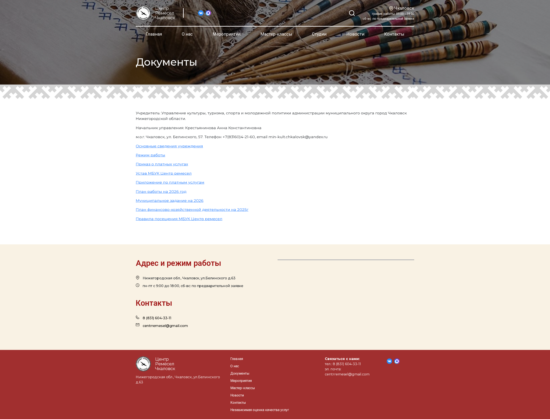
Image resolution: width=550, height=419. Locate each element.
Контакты (394, 34)
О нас (187, 34)
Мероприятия (226, 34)
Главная (154, 34)
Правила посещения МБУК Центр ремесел (179, 218)
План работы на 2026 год (161, 191)
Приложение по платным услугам (170, 182)
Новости (355, 34)
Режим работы (150, 155)
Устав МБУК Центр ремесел (164, 173)
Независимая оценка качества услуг (259, 410)
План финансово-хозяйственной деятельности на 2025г (192, 209)
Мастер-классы (276, 34)
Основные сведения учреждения (169, 146)
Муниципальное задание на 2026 (169, 200)
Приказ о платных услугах (162, 164)
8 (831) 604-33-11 (157, 318)
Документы (239, 373)
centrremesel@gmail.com (165, 326)
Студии (319, 34)
